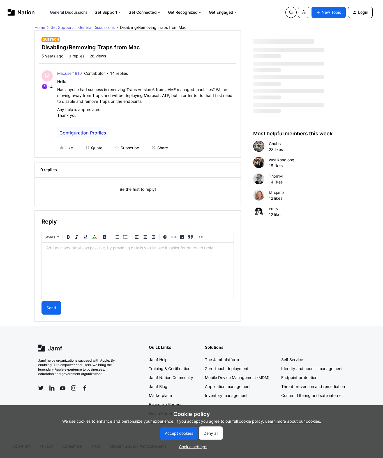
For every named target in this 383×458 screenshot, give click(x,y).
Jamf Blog (158, 386)
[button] (329, 12)
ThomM (276, 176)
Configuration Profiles (82, 133)
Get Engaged (221, 12)
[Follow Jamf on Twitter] (41, 388)
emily (273, 208)
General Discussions (69, 12)
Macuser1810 (69, 73)
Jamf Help (158, 359)
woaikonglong (281, 159)
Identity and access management (312, 368)
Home (39, 27)
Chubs (275, 143)
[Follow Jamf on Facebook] (84, 388)
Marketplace (160, 395)
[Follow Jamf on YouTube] (63, 388)
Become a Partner (165, 404)
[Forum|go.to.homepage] (21, 12)
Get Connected (142, 12)
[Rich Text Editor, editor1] (138, 271)
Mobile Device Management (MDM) (237, 377)
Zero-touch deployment (226, 368)
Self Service (292, 359)
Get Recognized (183, 12)
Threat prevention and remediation (313, 386)
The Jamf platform (222, 359)
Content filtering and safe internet (312, 395)
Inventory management (226, 395)
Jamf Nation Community (171, 377)
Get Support (105, 12)
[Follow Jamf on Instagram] (74, 388)
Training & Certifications (170, 368)
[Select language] (303, 12)
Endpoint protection (299, 377)
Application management (228, 386)
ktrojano (276, 192)
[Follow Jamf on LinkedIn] (52, 388)
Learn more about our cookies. (293, 421)
